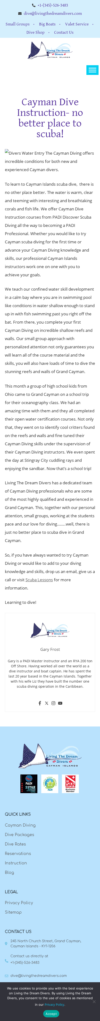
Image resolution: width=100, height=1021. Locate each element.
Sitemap (13, 912)
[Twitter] (46, 704)
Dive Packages (19, 835)
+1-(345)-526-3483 (24, 963)
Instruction (16, 863)
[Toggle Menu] (92, 70)
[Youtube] (60, 704)
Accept (51, 1014)
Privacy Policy (19, 903)
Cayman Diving (20, 825)
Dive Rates (15, 844)
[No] (94, 1001)
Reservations (18, 854)
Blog (9, 872)
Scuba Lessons (39, 579)
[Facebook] (40, 704)
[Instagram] (53, 704)
